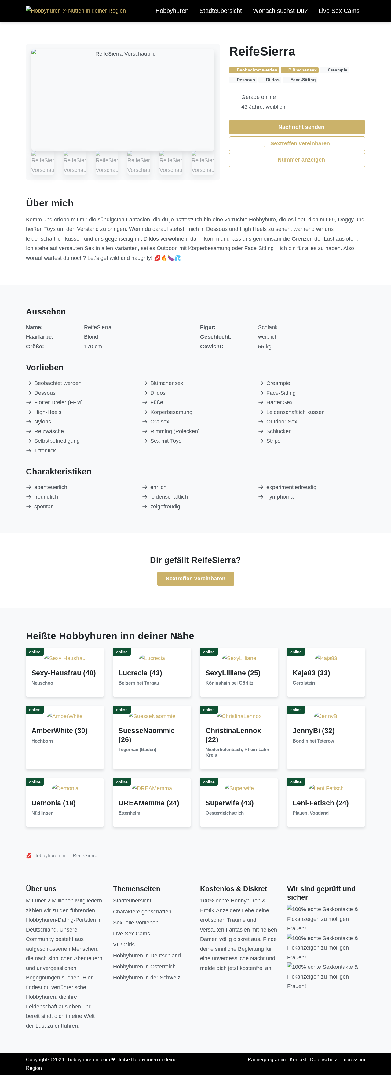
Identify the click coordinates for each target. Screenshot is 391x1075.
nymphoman (281, 497)
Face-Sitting (281, 393)
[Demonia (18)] (65, 788)
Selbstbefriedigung (57, 441)
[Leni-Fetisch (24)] (326, 788)
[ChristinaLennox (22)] (239, 716)
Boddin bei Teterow (313, 741)
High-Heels (47, 412)
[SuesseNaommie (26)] (152, 716)
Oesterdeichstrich (225, 813)
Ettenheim (129, 813)
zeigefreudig (165, 506)
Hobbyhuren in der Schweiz (146, 978)
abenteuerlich (50, 487)
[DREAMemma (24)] (152, 788)
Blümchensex (166, 383)
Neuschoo (42, 683)
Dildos (158, 393)
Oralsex (159, 422)
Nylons (42, 422)
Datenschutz (323, 1059)
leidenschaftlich (169, 497)
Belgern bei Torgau (139, 683)
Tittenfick (45, 451)
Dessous (45, 393)
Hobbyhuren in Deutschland (147, 956)
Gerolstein (304, 683)
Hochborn (42, 741)
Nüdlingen (42, 813)
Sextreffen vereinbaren (299, 143)
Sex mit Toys (165, 441)
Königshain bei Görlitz (230, 683)
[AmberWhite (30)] (64, 716)
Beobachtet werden (58, 383)
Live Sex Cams (339, 10)
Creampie (278, 383)
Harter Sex (279, 402)
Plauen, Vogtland (311, 813)
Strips (273, 441)
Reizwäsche (49, 431)
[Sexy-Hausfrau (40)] (65, 658)
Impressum (353, 1059)
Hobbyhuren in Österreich (144, 967)
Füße (156, 402)
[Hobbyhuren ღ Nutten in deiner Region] (76, 11)
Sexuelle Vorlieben (136, 923)
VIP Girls (124, 945)
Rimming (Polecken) (175, 431)
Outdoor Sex (281, 422)
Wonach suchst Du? (280, 10)
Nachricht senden (300, 127)
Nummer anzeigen (300, 160)
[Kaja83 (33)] (326, 658)
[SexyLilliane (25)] (239, 658)
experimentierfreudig (291, 487)
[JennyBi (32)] (326, 716)
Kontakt (298, 1059)
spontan (44, 506)
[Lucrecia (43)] (152, 658)
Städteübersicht (220, 10)
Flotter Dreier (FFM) (58, 402)
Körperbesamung (171, 412)
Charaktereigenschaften (142, 912)
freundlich (46, 497)
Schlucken (279, 431)
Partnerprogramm (267, 1059)
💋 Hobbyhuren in (45, 855)
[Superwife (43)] (239, 788)
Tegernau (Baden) (137, 749)
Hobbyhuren (171, 10)
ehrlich (158, 487)
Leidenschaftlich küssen (295, 412)
